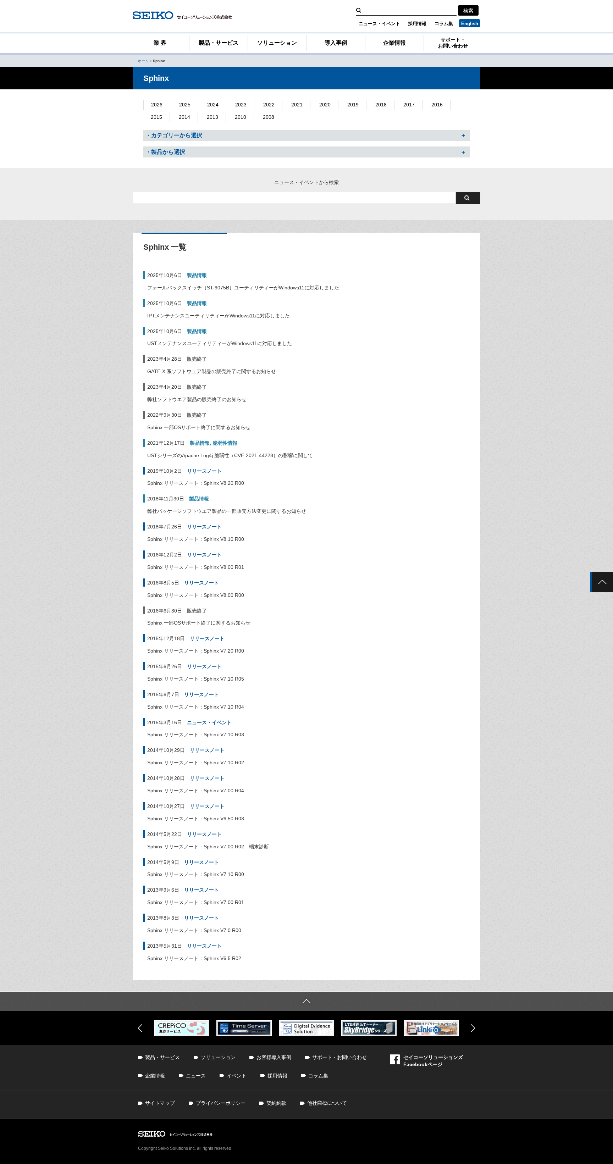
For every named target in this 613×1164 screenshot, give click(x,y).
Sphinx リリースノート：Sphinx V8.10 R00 (195, 539)
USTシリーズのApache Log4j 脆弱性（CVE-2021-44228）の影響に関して (230, 455)
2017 (409, 104)
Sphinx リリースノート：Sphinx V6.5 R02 (194, 958)
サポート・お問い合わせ (453, 43)
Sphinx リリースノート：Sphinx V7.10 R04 (195, 707)
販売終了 (197, 359)
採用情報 (417, 23)
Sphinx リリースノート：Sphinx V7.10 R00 (195, 874)
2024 (213, 104)
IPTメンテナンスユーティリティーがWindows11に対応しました (218, 315)
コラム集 (444, 23)
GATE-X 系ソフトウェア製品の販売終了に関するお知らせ (211, 371)
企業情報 (394, 43)
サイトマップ (160, 1103)
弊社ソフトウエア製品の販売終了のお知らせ (197, 399)
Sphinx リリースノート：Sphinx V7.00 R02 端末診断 (208, 846)
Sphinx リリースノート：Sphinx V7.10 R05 (195, 679)
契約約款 (276, 1103)
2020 (325, 104)
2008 (268, 117)
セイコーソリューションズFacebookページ (433, 1060)
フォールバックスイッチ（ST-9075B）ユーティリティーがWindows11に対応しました (243, 287)
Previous (140, 1028)
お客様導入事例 (273, 1057)
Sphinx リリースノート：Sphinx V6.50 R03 (195, 818)
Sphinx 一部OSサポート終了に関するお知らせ (198, 427)
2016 (437, 104)
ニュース (196, 1076)
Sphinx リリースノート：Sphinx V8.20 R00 (195, 483)
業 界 (160, 43)
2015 (156, 117)
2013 (212, 117)
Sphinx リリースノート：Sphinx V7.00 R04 (195, 790)
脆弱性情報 (224, 443)
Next (473, 1028)
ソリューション (277, 43)
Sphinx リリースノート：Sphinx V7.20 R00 (195, 651)
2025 (184, 104)
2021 (297, 104)
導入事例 (336, 43)
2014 (184, 117)
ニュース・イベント (379, 23)
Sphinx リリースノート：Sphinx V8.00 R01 (195, 567)
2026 (156, 104)
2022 (269, 104)
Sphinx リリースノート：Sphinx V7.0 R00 (194, 930)
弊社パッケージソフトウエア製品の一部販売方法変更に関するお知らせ (226, 511)
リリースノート (204, 471)
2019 (353, 104)
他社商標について (327, 1103)
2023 (241, 104)
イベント (237, 1076)
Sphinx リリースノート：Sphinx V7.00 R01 (195, 902)
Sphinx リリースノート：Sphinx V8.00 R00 (195, 595)
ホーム (143, 61)
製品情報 (197, 275)
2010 (240, 117)
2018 (381, 104)
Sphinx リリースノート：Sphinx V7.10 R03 (195, 734)
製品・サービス (218, 43)
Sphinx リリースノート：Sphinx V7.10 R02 (195, 762)
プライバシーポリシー (220, 1103)
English (469, 23)
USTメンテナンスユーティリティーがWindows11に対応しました (219, 343)
